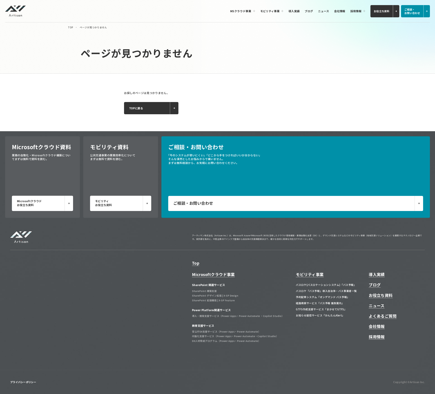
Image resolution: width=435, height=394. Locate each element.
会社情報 (339, 11)
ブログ (309, 11)
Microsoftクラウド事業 (213, 274)
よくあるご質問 (383, 316)
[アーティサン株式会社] (21, 242)
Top (195, 263)
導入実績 (294, 11)
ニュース (323, 11)
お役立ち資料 (381, 295)
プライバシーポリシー (23, 382)
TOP (70, 27)
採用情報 (355, 11)
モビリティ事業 (270, 11)
